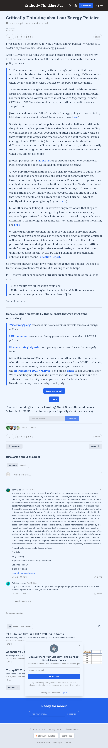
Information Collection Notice (53, 685)
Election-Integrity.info (24, 347)
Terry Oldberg (18, 489)
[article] (54, 639)
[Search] (69, 5)
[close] (79, 645)
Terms (59, 729)
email (70, 370)
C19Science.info (19, 336)
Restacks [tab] (23, 465)
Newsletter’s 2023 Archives (32, 370)
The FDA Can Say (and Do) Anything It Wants (35, 633)
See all (11, 687)
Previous (16, 446)
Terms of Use (67, 682)
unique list (44, 160)
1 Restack (32, 428)
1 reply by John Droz (23, 601)
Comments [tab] (12, 465)
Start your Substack (47, 736)
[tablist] (17, 465)
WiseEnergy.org (20, 324)
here (75, 117)
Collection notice (71, 729)
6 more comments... (14, 613)
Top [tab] (9, 626)
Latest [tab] (16, 626)
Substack (41, 742)
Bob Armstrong (19, 583)
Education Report (49, 256)
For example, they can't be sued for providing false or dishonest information (40, 637)
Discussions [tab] (26, 626)
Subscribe (86, 5)
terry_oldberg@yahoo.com (24, 573)
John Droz (10, 28)
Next (93, 446)
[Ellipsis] (101, 489)
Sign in (99, 5)
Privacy (52, 729)
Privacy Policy (74, 685)
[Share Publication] (75, 5)
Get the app (67, 736)
